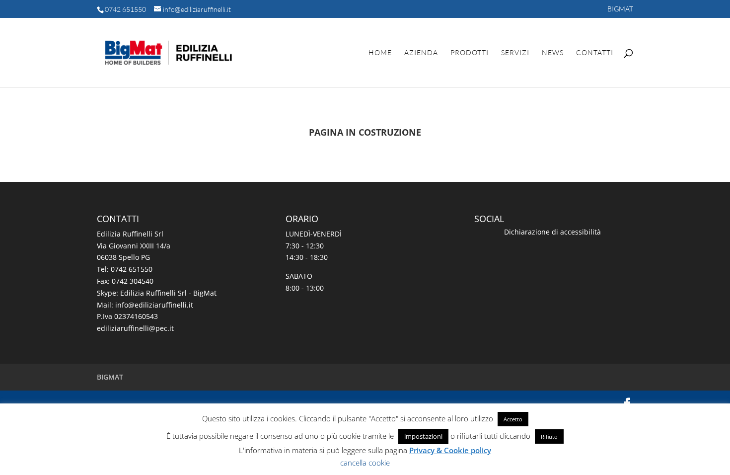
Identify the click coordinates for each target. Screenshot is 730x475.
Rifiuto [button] (549, 436)
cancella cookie (365, 463)
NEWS (553, 53)
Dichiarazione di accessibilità (552, 232)
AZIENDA (421, 53)
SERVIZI (515, 53)
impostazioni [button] (423, 436)
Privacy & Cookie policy (450, 450)
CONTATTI (594, 53)
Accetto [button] (513, 419)
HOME (380, 53)
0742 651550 (125, 9)
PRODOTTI (469, 53)
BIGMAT (620, 9)
